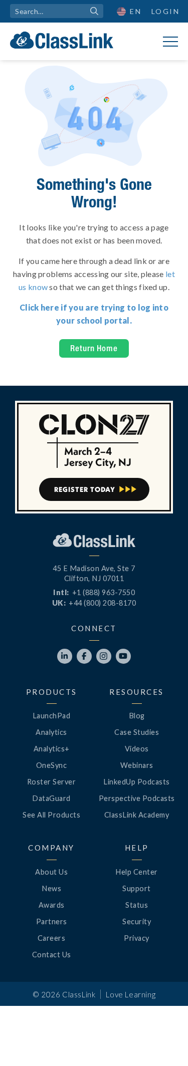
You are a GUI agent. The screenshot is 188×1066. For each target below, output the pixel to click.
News (51, 888)
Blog (137, 715)
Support (136, 888)
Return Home (93, 348)
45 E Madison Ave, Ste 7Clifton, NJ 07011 (94, 573)
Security (136, 921)
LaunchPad (52, 715)
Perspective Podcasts (137, 798)
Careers (52, 938)
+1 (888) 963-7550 (103, 592)
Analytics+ (52, 748)
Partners (51, 921)
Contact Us (51, 954)
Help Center (136, 872)
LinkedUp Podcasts (136, 781)
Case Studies (136, 732)
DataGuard (51, 798)
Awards (52, 905)
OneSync (51, 765)
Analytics (51, 732)
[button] (163, 1041)
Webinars (136, 765)
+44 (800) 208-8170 (102, 603)
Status (136, 905)
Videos (137, 748)
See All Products (51, 815)
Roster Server (51, 781)
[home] (61, 40)
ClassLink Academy (136, 815)
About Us (51, 872)
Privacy (136, 938)
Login (165, 11)
